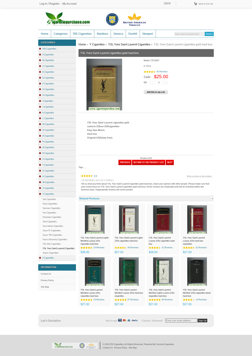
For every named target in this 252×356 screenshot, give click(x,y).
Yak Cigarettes (49, 199)
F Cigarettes (48, 83)
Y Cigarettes (97, 44)
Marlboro (102, 33)
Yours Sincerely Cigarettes (55, 239)
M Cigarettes (48, 124)
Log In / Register (49, 4)
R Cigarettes (48, 153)
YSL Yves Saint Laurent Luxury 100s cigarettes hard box (162, 241)
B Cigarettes (48, 60)
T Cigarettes (48, 165)
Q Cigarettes (48, 147)
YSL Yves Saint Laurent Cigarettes (129, 44)
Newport (147, 33)
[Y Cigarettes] (148, 164)
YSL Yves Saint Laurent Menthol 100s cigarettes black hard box (197, 293)
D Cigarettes (48, 72)
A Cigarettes (48, 54)
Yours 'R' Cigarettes (52, 230)
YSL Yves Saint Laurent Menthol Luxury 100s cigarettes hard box (92, 293)
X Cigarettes (48, 188)
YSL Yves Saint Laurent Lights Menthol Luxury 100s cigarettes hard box (95, 241)
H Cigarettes (48, 95)
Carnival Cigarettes (165, 344)
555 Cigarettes (82, 33)
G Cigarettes (48, 89)
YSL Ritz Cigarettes (52, 244)
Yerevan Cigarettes (51, 208)
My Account (69, 4)
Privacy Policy (47, 280)
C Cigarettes (48, 66)
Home (44, 33)
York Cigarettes (50, 221)
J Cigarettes (48, 107)
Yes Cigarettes (49, 213)
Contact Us (46, 274)
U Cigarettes (48, 171)
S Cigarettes (48, 159)
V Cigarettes (48, 176)
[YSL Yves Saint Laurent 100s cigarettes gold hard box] (124, 164)
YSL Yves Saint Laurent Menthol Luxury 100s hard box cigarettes (129, 293)
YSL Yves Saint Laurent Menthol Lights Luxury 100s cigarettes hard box (162, 293)
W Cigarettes (49, 182)
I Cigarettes (48, 101)
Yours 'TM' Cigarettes (52, 235)
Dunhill (132, 33)
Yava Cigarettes (50, 204)
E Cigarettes (48, 78)
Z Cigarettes (48, 258)
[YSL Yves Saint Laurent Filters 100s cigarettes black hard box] (170, 164)
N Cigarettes (48, 130)
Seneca (118, 33)
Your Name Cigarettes (53, 226)
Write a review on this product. (199, 176)
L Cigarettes (48, 118)
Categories (61, 33)
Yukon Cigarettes (50, 253)
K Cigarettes (48, 113)
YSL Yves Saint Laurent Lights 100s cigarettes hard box (129, 239)
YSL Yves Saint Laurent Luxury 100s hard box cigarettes (194, 241)
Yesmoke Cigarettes (52, 217)
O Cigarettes (48, 136)
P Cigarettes (48, 142)
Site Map (45, 287)
